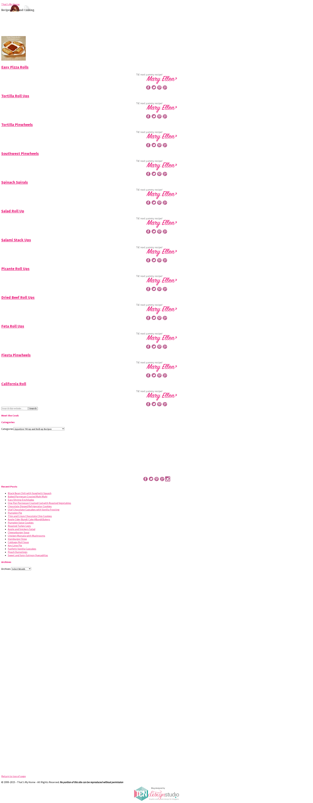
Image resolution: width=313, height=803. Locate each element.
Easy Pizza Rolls (15, 67)
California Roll (13, 383)
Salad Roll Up (12, 210)
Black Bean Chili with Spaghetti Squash (29, 493)
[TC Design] (156, 800)
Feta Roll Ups (12, 326)
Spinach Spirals (14, 182)
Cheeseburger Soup (18, 532)
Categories (7, 428)
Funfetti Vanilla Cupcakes (22, 548)
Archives (6, 568)
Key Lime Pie (15, 545)
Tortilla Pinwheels (17, 124)
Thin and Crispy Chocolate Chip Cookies (30, 516)
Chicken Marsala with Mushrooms (26, 535)
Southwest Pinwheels (20, 153)
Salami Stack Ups (16, 239)
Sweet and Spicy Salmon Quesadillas (28, 555)
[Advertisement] (156, 24)
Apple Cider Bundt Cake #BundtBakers (29, 519)
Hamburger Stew (17, 539)
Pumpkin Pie (15, 512)
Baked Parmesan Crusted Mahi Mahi (27, 496)
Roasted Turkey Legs (19, 525)
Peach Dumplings (17, 552)
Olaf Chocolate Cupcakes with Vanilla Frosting (34, 509)
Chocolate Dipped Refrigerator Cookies (30, 506)
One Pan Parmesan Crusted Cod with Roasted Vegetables (39, 503)
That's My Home (10, 4)
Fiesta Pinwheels (16, 354)
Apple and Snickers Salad (21, 529)
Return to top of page (13, 776)
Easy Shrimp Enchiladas (21, 499)
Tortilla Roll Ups (15, 95)
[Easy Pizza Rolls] (13, 59)
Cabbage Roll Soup (18, 542)
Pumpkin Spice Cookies (21, 522)
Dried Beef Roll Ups (18, 297)
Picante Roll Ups (15, 268)
